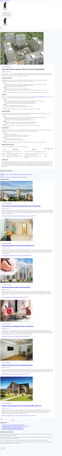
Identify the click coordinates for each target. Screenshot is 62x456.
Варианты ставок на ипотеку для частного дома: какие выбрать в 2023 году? (21, 405)
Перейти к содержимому (4, 0)
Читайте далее (18, 215)
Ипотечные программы (6, 12)
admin (4, 71)
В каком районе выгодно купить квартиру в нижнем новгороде (18, 245)
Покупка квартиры (5, 13)
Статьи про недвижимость (7, 14)
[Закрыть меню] (0, 450)
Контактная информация (6, 15)
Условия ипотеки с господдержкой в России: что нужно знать (17, 326)
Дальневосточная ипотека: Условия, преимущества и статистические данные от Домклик (16, 174)
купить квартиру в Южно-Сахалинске (38, 96)
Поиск (1, 418)
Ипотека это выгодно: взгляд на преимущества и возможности (13, 428)
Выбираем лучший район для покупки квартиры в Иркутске (17, 365)
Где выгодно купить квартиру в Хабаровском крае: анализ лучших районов (13, 177)
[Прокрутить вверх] (1, 448)
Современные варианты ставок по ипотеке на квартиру (16, 287)
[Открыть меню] (1, 28)
